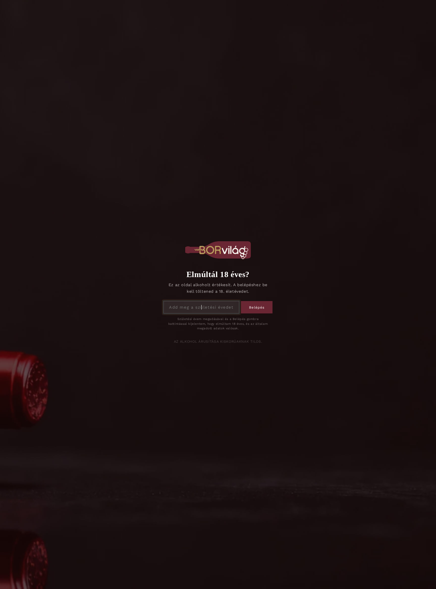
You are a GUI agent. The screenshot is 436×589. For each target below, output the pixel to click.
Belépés (256, 307)
